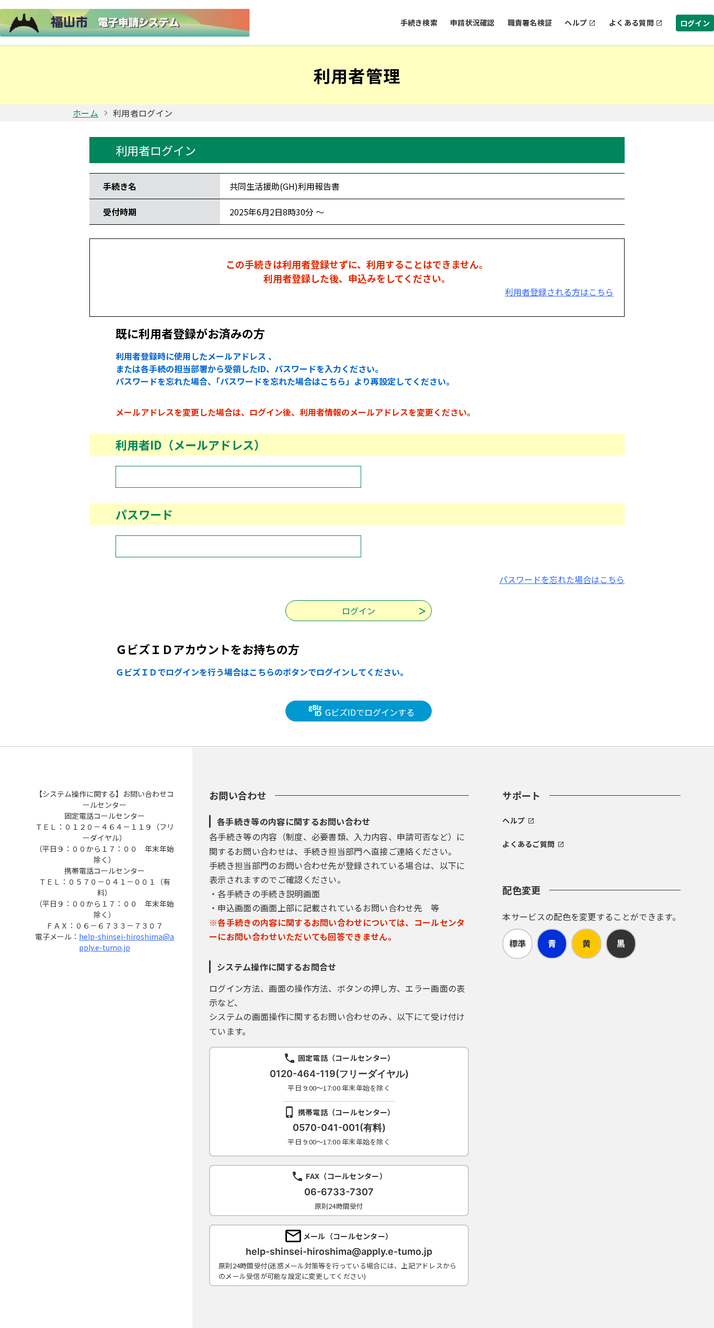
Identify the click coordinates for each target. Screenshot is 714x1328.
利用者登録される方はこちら (559, 291)
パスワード (144, 514)
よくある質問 (631, 22)
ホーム (85, 113)
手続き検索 (418, 22)
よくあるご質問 (528, 844)
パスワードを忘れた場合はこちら (562, 579)
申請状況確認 (472, 22)
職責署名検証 (530, 22)
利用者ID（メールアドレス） (191, 444)
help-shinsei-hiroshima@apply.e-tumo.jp (126, 942)
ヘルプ (576, 22)
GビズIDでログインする (368, 712)
